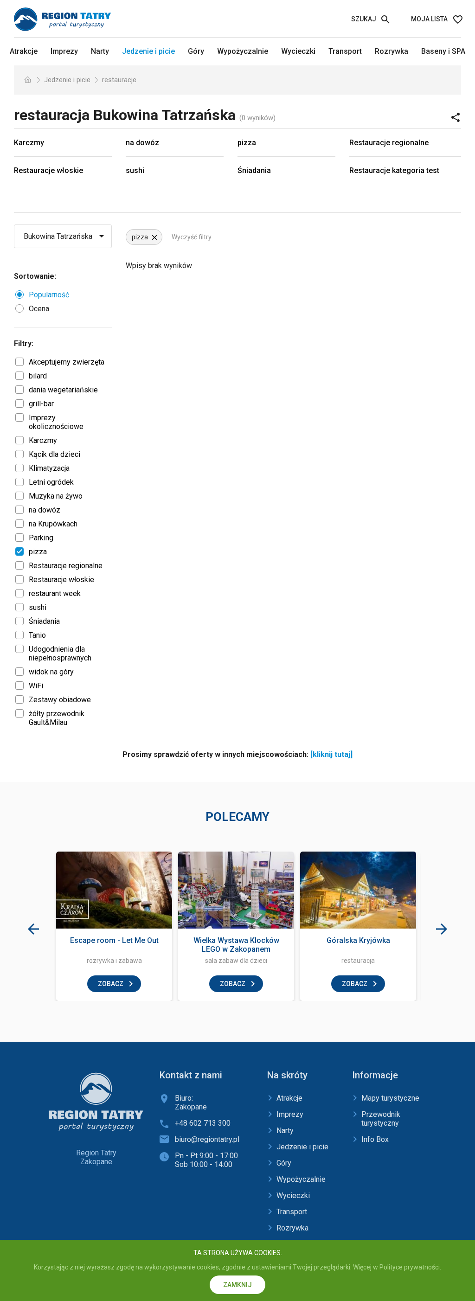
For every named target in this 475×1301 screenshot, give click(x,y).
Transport (345, 51)
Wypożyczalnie (242, 51)
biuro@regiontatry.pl (207, 1139)
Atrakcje (24, 51)
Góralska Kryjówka (358, 940)
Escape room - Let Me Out (114, 940)
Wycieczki (298, 51)
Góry (196, 51)
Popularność (49, 294)
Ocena (39, 308)
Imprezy (64, 51)
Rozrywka (391, 51)
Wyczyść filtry (192, 237)
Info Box (375, 1139)
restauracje (119, 80)
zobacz (110, 983)
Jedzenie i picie (148, 51)
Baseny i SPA (443, 51)
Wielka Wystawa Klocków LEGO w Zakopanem (236, 945)
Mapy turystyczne (390, 1098)
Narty (100, 51)
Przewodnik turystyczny (380, 1119)
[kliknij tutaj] (331, 754)
